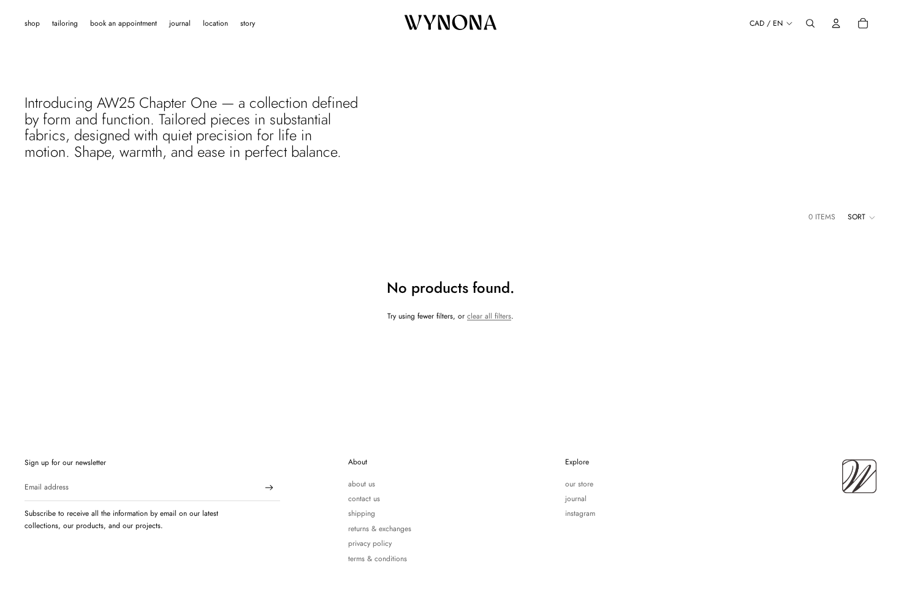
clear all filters (489, 316)
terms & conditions (377, 558)
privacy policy (370, 543)
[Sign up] (269, 488)
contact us (364, 498)
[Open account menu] (836, 23)
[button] (862, 217)
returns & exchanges (379, 528)
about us (361, 483)
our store (579, 483)
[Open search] (810, 23)
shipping (361, 513)
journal (576, 498)
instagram (580, 513)
